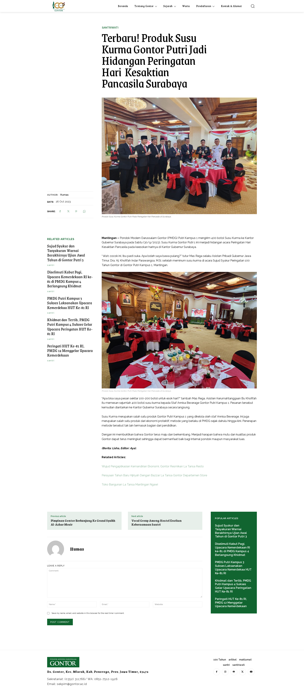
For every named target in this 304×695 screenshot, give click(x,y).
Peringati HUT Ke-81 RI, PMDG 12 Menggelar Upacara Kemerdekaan (70, 350)
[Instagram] (225, 671)
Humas (64, 194)
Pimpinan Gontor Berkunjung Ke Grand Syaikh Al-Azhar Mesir (83, 522)
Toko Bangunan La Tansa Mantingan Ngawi (130, 484)
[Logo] (58, 6)
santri (50, 265)
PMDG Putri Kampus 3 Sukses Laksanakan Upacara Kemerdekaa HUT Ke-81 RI (69, 303)
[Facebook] (60, 211)
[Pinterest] (76, 211)
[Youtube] (251, 671)
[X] (68, 211)
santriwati (110, 27)
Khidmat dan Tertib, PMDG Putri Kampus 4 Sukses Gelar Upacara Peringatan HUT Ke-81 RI (70, 327)
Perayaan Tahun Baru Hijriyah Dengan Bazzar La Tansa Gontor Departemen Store (154, 475)
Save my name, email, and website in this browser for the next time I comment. (88, 613)
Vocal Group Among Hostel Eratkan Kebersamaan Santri (156, 522)
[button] (252, 6)
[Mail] (233, 671)
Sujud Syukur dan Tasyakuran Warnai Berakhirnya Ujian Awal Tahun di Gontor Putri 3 (66, 253)
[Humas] (57, 549)
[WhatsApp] (84, 211)
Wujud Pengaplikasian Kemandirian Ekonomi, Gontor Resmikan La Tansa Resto (153, 466)
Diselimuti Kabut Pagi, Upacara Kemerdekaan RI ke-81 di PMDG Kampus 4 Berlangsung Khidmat (70, 279)
